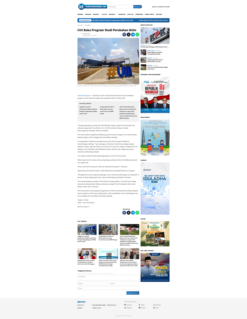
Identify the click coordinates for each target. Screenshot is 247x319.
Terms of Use (96, 308)
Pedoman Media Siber (99, 305)
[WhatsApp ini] (137, 34)
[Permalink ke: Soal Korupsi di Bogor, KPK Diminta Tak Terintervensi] (155, 35)
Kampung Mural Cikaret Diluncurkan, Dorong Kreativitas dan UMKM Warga (140, 20)
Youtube (143, 308)
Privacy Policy (111, 305)
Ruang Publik (151, 50)
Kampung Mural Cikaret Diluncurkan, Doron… (155, 60)
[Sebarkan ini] (124, 34)
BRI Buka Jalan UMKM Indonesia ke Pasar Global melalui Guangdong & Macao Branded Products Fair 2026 (129, 263)
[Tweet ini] (129, 34)
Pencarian (137, 7)
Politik (143, 45)
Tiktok (157, 308)
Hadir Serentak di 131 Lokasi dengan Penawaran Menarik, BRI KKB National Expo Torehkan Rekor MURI (108, 263)
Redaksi (79, 308)
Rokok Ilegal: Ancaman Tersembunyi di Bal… (154, 53)
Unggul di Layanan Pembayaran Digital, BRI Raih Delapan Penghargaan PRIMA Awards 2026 (86, 238)
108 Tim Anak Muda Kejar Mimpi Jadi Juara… (157, 68)
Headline (149, 58)
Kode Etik (80, 305)
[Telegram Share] (133, 34)
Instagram (129, 308)
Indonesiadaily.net (84, 95)
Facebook (129, 305)
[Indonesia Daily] (92, 6)
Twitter (142, 305)
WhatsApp (158, 305)
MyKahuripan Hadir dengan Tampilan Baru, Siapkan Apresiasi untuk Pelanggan (86, 262)
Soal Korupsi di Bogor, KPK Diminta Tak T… (155, 47)
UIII (103, 128)
